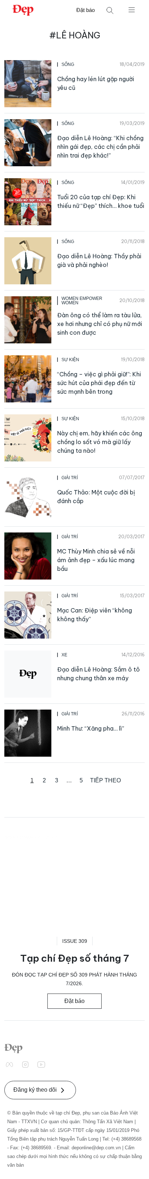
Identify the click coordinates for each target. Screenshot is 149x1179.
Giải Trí (69, 478)
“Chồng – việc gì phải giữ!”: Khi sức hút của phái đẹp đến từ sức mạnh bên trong (99, 383)
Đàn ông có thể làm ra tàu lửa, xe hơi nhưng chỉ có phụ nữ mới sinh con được (99, 324)
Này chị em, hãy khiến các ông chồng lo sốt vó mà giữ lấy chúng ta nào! (99, 442)
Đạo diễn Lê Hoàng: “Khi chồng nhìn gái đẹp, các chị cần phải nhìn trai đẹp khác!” (100, 146)
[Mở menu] (131, 9)
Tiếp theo (105, 780)
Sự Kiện (70, 360)
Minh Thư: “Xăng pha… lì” (90, 728)
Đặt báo (85, 10)
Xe (64, 655)
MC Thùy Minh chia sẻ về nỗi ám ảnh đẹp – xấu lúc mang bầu (96, 560)
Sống (67, 64)
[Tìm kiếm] (110, 10)
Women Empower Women (81, 300)
